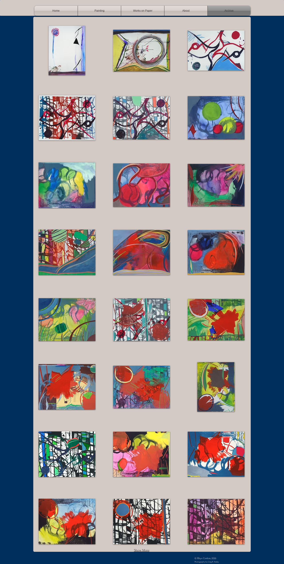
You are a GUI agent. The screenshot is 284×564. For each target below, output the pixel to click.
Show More (141, 550)
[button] (67, 50)
